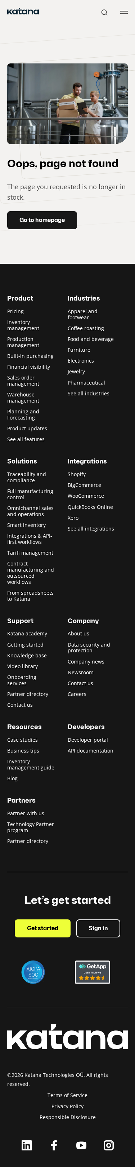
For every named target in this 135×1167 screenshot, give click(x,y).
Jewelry (76, 371)
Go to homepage (42, 220)
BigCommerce (84, 485)
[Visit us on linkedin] (27, 1145)
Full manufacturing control (30, 494)
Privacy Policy (67, 1106)
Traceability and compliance (26, 477)
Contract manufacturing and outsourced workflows (30, 572)
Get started (42, 929)
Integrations (87, 462)
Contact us (20, 704)
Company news (86, 661)
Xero (73, 517)
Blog (12, 778)
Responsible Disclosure (68, 1117)
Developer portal (88, 739)
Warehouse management (23, 397)
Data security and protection (89, 647)
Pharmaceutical (86, 382)
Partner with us (25, 813)
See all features (26, 439)
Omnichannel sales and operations (30, 511)
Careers (77, 694)
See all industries (88, 393)
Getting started (25, 644)
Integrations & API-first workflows (29, 538)
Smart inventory (26, 525)
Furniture (79, 349)
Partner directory (27, 694)
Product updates (27, 428)
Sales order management (23, 380)
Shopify (77, 474)
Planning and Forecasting (23, 414)
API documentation (90, 750)
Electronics (81, 360)
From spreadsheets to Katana (30, 595)
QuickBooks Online (90, 506)
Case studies (22, 739)
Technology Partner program (30, 827)
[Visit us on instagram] (109, 1145)
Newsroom (81, 672)
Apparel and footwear (83, 314)
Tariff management (30, 552)
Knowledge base (27, 655)
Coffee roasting (86, 328)
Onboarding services (21, 680)
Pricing (15, 311)
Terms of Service (67, 1095)
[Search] (104, 12)
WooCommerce (86, 495)
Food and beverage (91, 339)
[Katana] (23, 12)
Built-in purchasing (30, 355)
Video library (22, 666)
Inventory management (23, 325)
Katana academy (27, 633)
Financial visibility (28, 366)
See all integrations (91, 528)
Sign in (98, 929)
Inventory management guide (30, 764)
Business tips (23, 750)
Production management (23, 342)
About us (78, 633)
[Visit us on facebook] (54, 1145)
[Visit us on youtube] (81, 1145)
